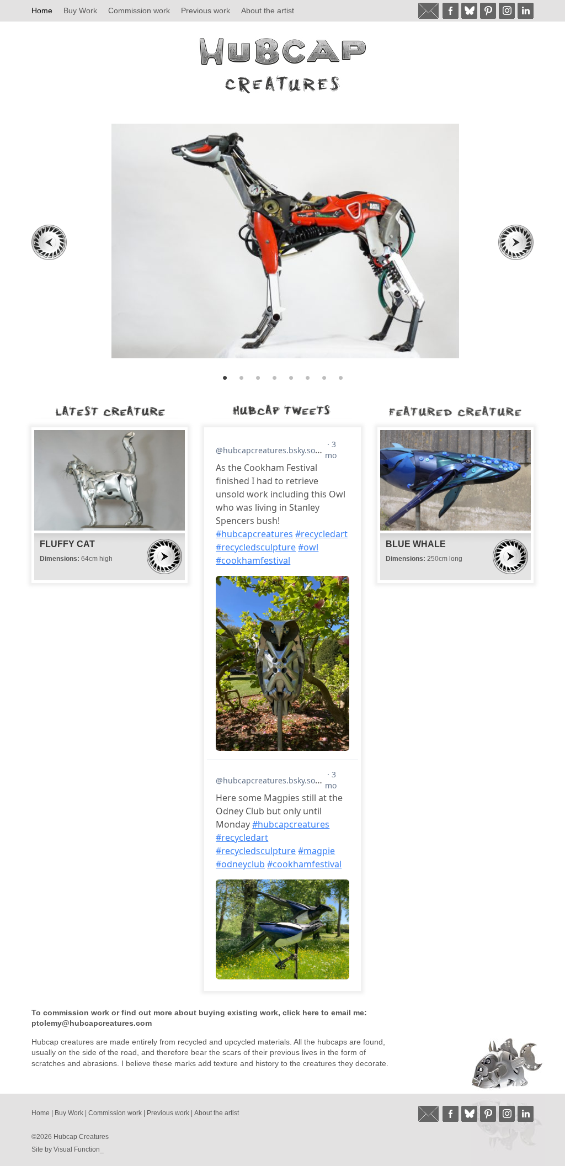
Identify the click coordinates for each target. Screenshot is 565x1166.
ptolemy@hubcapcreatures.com (91, 1023)
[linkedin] (526, 11)
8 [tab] (340, 377)
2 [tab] (241, 377)
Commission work (139, 10)
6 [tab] (307, 377)
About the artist (267, 10)
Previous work (205, 10)
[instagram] (507, 11)
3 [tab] (257, 377)
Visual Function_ (79, 1149)
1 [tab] (224, 377)
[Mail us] (429, 11)
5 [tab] (290, 377)
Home (41, 10)
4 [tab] (274, 377)
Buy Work (80, 10)
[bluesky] (469, 11)
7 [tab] (323, 377)
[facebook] (451, 11)
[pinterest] (488, 11)
